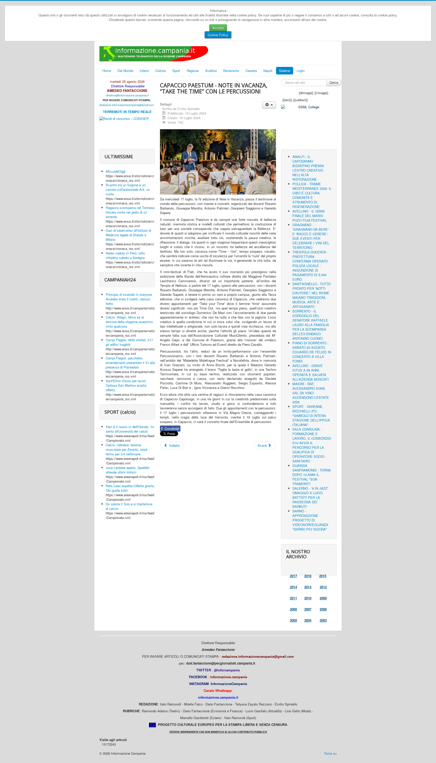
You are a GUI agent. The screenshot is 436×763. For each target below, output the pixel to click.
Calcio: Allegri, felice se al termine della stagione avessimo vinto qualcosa (129, 322)
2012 (323, 587)
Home (106, 70)
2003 (323, 620)
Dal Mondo (125, 70)
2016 (307, 575)
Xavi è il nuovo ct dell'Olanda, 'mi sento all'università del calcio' (130, 429)
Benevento (231, 70)
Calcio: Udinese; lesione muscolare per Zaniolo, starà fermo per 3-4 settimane (126, 449)
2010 (307, 598)
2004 (307, 620)
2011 (293, 598)
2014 (293, 587)
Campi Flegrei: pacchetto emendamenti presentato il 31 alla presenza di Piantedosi (130, 363)
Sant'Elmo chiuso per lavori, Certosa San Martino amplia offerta (126, 385)
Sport (176, 70)
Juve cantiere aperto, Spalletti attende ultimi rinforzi (127, 470)
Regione (193, 70)
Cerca (334, 82)
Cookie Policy (218, 34)
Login (301, 70)
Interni (144, 70)
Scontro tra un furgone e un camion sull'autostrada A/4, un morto (128, 189)
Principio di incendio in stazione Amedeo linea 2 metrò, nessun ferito (129, 299)
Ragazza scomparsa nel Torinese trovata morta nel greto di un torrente (130, 212)
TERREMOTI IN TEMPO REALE (127, 111)
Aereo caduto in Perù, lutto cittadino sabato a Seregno (125, 255)
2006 (323, 609)
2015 (322, 575)
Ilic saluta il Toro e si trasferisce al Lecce (129, 506)
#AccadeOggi (115, 171)
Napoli (267, 70)
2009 (323, 598)
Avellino (211, 70)
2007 (307, 609)
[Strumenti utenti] (269, 105)
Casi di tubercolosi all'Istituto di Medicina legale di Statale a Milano (128, 235)
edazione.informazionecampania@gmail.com (127, 105)
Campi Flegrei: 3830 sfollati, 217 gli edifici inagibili (129, 342)
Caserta (251, 70)
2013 (307, 587)
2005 (293, 620)
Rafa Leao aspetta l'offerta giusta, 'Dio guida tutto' (130, 488)
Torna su (330, 753)
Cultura (160, 70)
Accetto (218, 27)
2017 (293, 575)
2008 (293, 609)
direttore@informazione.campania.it (127, 95)
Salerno (284, 70)
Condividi (170, 428)
